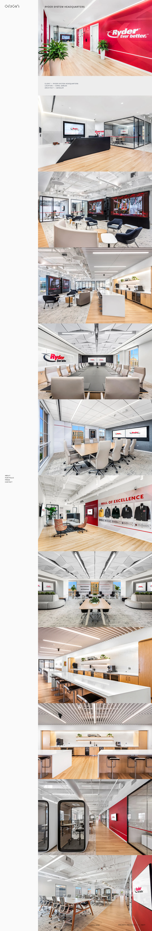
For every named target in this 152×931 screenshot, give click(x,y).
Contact (8, 482)
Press (7, 480)
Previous (131, 925)
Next (143, 925)
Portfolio (9, 478)
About (7, 476)
